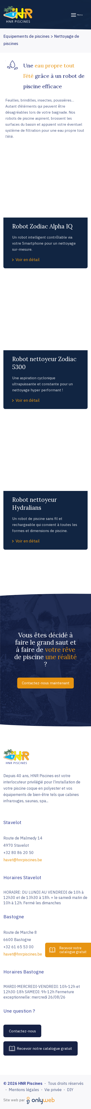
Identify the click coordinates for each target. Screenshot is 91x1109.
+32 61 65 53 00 (18, 946)
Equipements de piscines (26, 36)
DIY (70, 1089)
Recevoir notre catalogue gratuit (44, 1048)
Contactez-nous (22, 1031)
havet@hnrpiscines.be (22, 859)
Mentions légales (24, 1089)
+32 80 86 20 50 (18, 852)
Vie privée (53, 1089)
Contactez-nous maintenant (45, 683)
